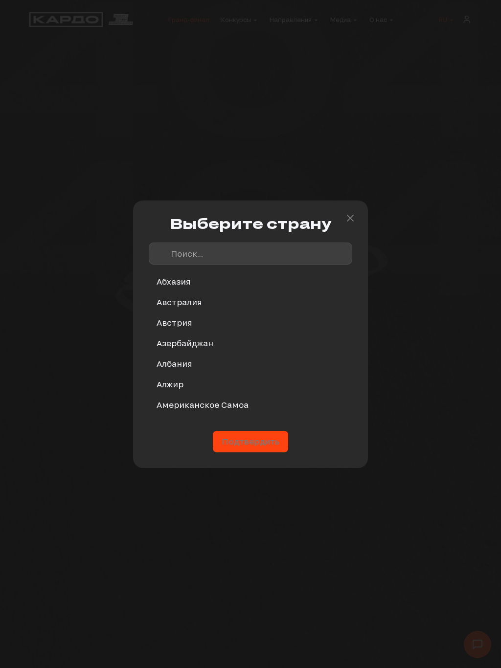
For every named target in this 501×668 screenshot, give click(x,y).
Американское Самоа (203, 404)
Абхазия (174, 281)
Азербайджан (185, 343)
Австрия (174, 322)
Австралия (179, 302)
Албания (174, 363)
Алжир (170, 384)
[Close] (350, 218)
